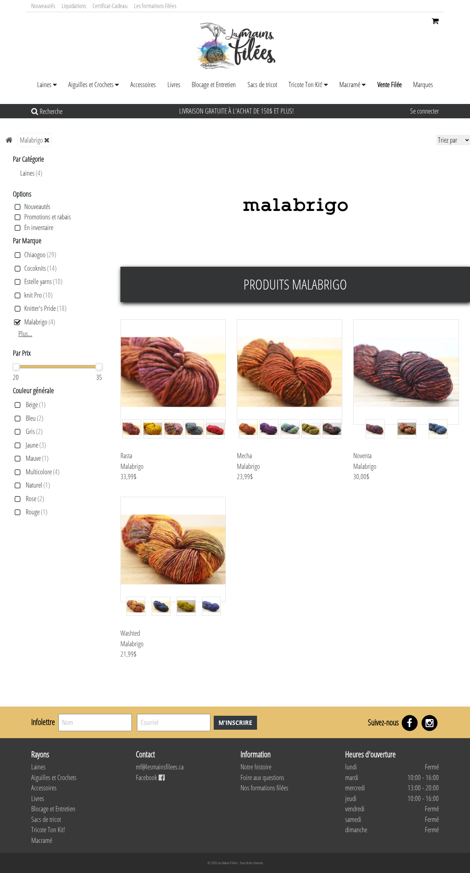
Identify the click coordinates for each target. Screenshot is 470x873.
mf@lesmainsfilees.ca (160, 767)
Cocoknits (40, 268)
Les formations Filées (155, 5)
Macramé (349, 84)
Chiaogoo (40, 254)
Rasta (126, 455)
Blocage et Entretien (214, 84)
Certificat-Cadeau (110, 5)
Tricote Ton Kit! (305, 84)
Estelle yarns (43, 281)
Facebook (147, 777)
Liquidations (74, 5)
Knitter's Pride (45, 308)
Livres (173, 84)
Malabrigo (31, 140)
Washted (130, 633)
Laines (44, 84)
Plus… (25, 333)
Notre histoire (256, 767)
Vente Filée (389, 84)
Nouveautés (43, 5)
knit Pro (38, 295)
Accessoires (143, 84)
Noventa (362, 455)
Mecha (244, 455)
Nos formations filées (264, 788)
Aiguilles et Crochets (90, 84)
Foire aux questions (262, 777)
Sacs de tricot (262, 84)
